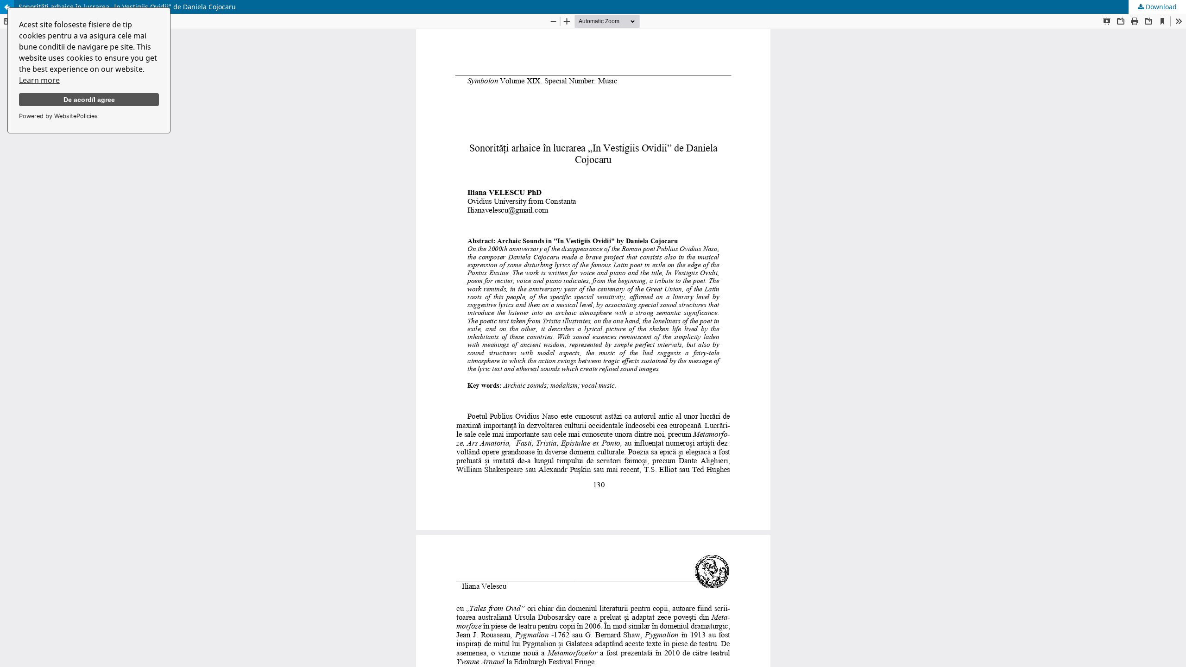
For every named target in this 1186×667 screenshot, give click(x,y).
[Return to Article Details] (7, 7)
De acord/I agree (89, 99)
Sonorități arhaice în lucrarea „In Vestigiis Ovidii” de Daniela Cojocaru (127, 6)
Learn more (39, 80)
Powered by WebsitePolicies (58, 116)
